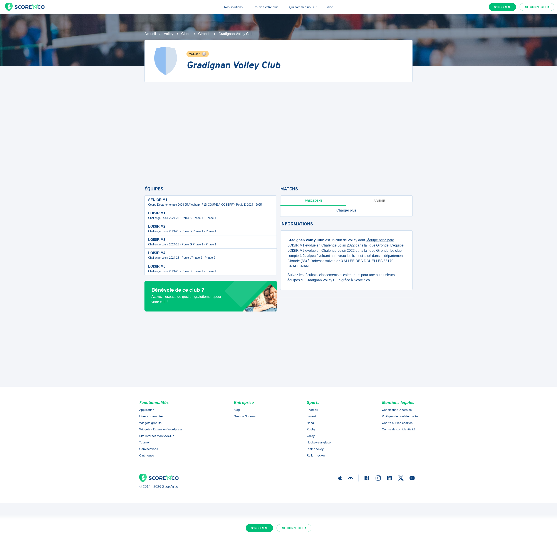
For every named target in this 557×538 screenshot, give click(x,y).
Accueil (150, 34)
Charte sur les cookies (397, 423)
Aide (330, 7)
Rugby (311, 429)
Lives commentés (151, 416)
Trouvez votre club (265, 7)
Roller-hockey (316, 455)
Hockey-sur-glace (319, 442)
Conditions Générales (397, 409)
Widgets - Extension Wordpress (161, 429)
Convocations (148, 449)
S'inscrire (502, 7)
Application (146, 409)
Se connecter (537, 7)
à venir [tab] (379, 200)
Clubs (185, 34)
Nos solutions (233, 7)
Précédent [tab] (313, 200)
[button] (346, 210)
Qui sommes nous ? (303, 7)
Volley (168, 34)
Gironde (204, 34)
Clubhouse (146, 455)
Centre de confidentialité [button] (398, 429)
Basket (311, 416)
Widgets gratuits (150, 423)
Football (312, 409)
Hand (310, 423)
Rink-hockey (315, 449)
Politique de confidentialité (400, 416)
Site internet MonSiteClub (156, 436)
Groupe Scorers (245, 416)
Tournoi (144, 442)
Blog (237, 409)
